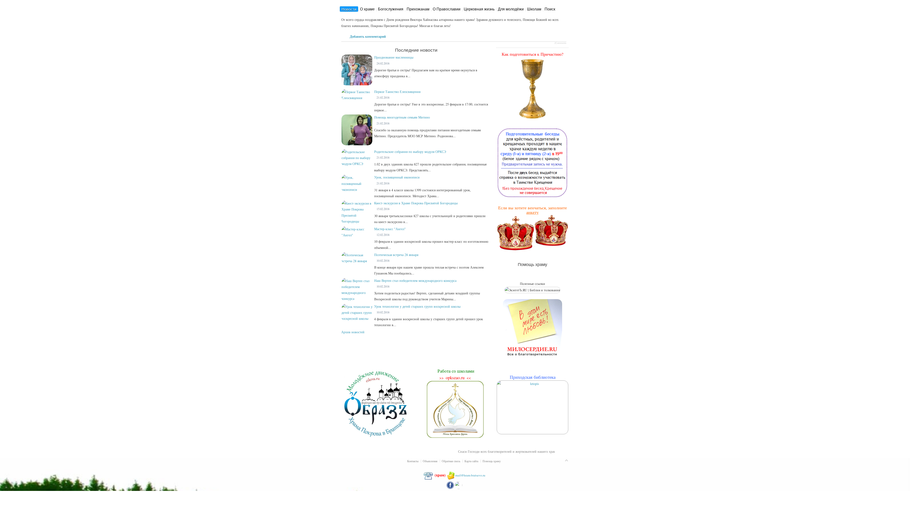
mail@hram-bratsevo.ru (470, 475)
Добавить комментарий (368, 36)
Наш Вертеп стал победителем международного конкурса (415, 280)
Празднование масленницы (393, 57)
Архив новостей (352, 332)
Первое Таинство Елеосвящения (397, 91)
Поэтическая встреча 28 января (396, 254)
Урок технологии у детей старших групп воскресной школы (417, 306)
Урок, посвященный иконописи (397, 177)
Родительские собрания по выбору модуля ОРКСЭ (410, 151)
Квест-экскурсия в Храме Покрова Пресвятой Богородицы (416, 203)
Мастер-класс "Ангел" (390, 229)
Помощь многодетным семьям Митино (402, 117)
